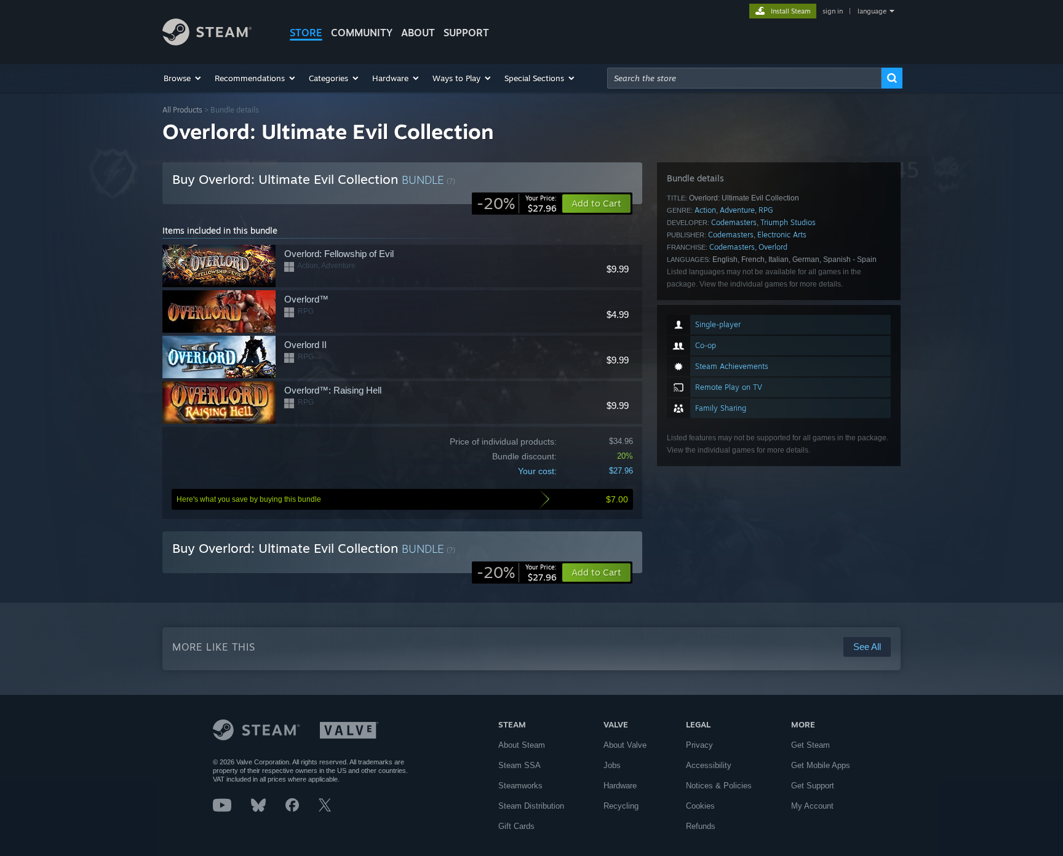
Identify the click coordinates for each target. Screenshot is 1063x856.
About (418, 32)
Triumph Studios (788, 222)
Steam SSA (519, 765)
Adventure (737, 210)
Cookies (700, 805)
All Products (182, 109)
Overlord (772, 247)
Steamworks (520, 785)
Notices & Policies (719, 785)
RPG (765, 210)
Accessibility (708, 765)
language (872, 11)
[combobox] (744, 78)
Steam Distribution (531, 805)
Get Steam (810, 745)
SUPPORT (466, 32)
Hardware (620, 785)
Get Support (812, 785)
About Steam (521, 745)
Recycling (621, 805)
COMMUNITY (361, 32)
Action (705, 210)
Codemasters (734, 222)
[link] (516, 203)
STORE (306, 32)
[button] (183, 78)
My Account (812, 805)
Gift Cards (516, 826)
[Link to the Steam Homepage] (207, 42)
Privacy (699, 745)
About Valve (625, 745)
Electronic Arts (781, 234)
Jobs (612, 765)
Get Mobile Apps (820, 765)
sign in (832, 11)
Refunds (700, 826)
